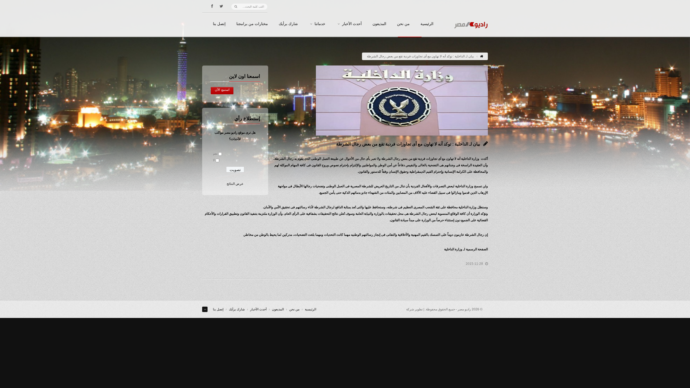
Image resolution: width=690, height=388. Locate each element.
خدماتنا (320, 24)
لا (214, 160)
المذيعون (379, 24)
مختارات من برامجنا (252, 24)
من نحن (403, 24)
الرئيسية (426, 24)
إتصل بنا (219, 24)
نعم (215, 153)
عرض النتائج (235, 184)
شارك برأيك (288, 24)
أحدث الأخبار (352, 24)
